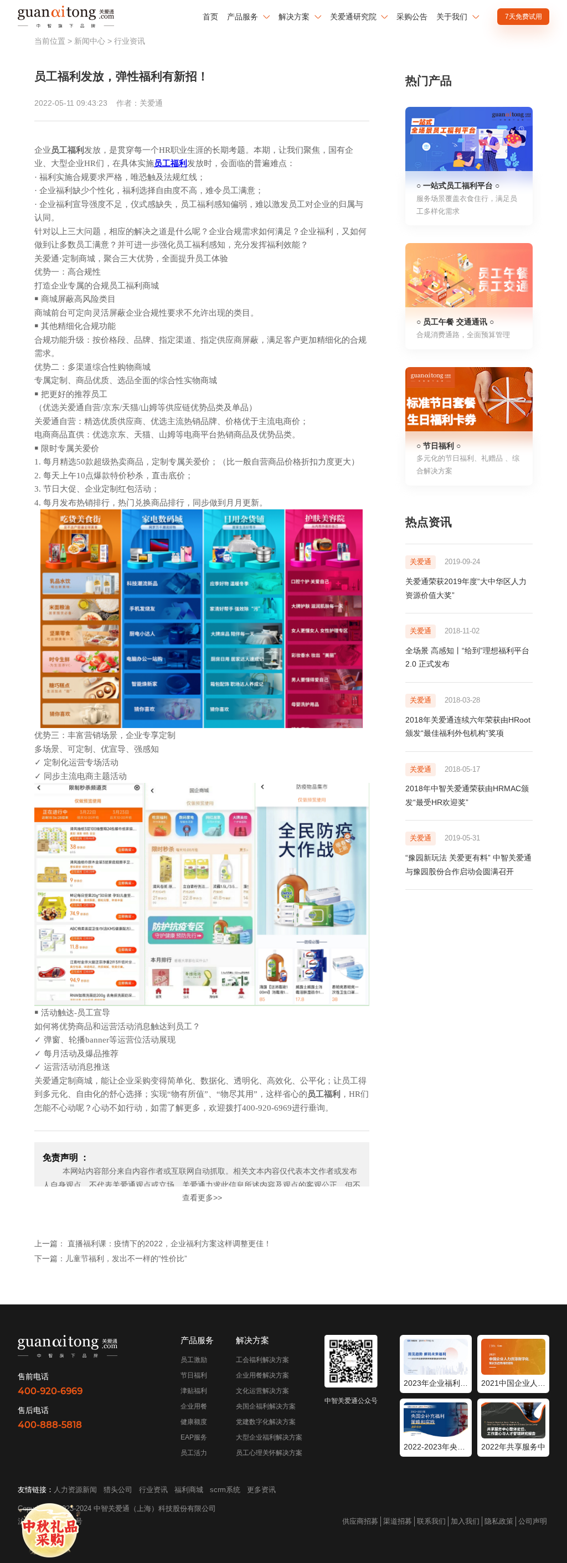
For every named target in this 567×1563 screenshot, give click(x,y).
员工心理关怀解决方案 (269, 1453)
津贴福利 (194, 1391)
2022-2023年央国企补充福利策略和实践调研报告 (436, 1446)
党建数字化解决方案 (266, 1422)
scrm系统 (225, 1489)
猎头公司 (118, 1489)
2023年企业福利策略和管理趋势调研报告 (436, 1383)
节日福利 (194, 1375)
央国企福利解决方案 (266, 1406)
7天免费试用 (523, 16)
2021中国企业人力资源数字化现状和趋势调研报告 (513, 1383)
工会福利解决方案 (262, 1360)
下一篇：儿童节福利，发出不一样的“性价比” (110, 1258)
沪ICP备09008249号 (50, 1521)
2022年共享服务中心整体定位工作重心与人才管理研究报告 (513, 1446)
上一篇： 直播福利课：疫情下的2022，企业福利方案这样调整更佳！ (152, 1243)
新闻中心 (89, 41)
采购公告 (411, 16)
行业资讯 (129, 41)
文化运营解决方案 (262, 1391)
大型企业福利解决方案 (269, 1437)
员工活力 (194, 1453)
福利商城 (188, 1489)
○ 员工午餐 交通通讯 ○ (455, 321)
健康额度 (194, 1422)
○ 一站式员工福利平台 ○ (457, 185)
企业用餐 (194, 1406)
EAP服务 (194, 1437)
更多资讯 (261, 1489)
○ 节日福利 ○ (438, 445)
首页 (210, 16)
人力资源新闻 (75, 1489)
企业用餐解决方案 (262, 1375)
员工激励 (194, 1360)
